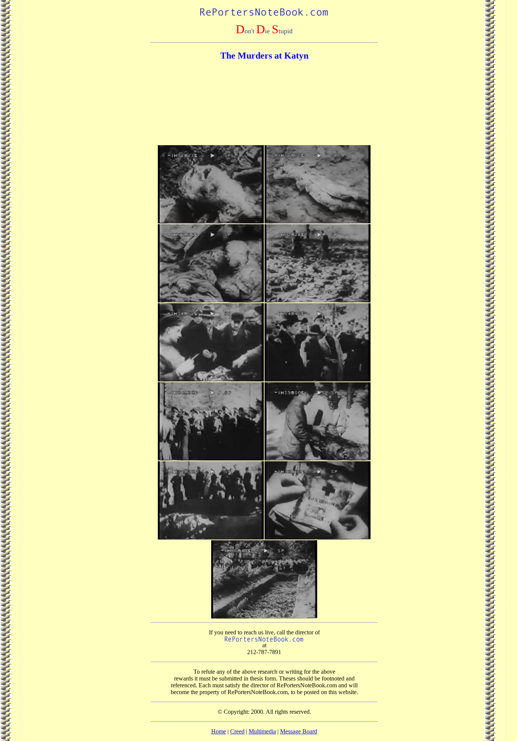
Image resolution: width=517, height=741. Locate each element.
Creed (237, 731)
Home (218, 731)
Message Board (298, 731)
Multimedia (262, 731)
